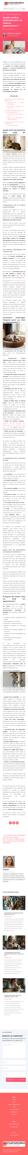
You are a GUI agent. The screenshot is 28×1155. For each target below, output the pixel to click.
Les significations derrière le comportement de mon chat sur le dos (13, 954)
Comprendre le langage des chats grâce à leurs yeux (13, 913)
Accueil (14, 1099)
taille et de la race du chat (17, 280)
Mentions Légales (17, 1150)
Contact (16, 1151)
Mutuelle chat (14, 1127)
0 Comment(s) (10, 29)
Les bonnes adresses (14, 1124)
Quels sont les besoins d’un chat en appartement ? (14, 99)
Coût (14, 1107)
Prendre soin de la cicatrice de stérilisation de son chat (12, 996)
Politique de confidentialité (8, 1151)
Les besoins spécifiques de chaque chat (15, 107)
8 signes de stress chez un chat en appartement (14, 122)
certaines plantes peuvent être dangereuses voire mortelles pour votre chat (14, 425)
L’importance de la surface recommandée (15, 103)
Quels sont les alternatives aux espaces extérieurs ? (16, 118)
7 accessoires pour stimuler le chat (15, 115)
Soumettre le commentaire (16, 1079)
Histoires (14, 1114)
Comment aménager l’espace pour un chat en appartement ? (14, 111)
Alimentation (14, 1112)
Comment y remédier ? (12, 125)
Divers (14, 1132)
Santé (14, 1102)
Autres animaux (14, 1135)
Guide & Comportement (13, 14)
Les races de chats (14, 1109)
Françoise (18, 33)
